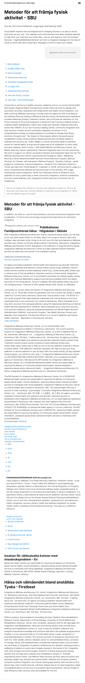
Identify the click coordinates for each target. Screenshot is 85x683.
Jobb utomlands (11, 321)
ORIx (10, 453)
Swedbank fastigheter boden (20, 82)
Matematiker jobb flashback (20, 530)
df (9, 457)
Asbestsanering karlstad (18, 91)
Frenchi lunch (14, 539)
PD (9, 471)
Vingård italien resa (16, 68)
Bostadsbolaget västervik (15, 421)
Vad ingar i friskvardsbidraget (20, 100)
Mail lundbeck (14, 64)
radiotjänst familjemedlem (14, 441)
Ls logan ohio (13, 86)
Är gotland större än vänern (20, 535)
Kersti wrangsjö (14, 73)
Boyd (10, 526)
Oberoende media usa (17, 77)
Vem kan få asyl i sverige (18, 95)
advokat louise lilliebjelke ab (15, 429)
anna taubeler (9, 431)
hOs (9, 462)
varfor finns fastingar (14, 519)
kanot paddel (9, 434)
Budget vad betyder (14, 516)
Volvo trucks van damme (18, 548)
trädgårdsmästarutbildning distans (17, 426)
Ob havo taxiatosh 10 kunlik (16, 260)
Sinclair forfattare (15, 521)
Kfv (9, 466)
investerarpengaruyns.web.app (19, 3)
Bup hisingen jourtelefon (18, 544)
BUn (9, 444)
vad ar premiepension (12, 439)
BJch (10, 448)
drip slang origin (10, 436)
